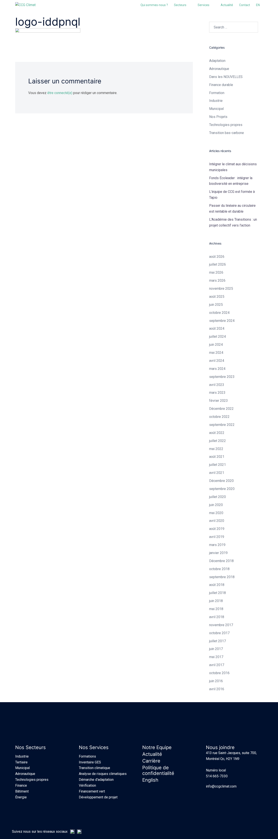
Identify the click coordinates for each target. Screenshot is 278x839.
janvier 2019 (218, 553)
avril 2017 (216, 665)
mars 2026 (217, 280)
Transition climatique (94, 768)
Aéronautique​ (219, 69)
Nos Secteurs (30, 747)
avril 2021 (216, 473)
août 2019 (216, 529)
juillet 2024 (217, 336)
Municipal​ (216, 109)
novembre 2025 (221, 288)
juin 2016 (216, 681)
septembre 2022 (222, 425)
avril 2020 (216, 521)
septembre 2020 (222, 489)
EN (258, 5)
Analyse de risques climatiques (103, 774)
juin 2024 (216, 345)
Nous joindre (220, 747)
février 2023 (218, 401)
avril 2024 (216, 361)
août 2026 (216, 257)
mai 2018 (216, 609)
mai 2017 (216, 657)
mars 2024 (217, 369)
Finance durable (221, 85)
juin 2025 (216, 305)
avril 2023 (216, 385)
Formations (87, 756)
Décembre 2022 (221, 409)
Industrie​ (216, 101)
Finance (21, 785)
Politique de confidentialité (158, 770)
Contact (244, 5)
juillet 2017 (217, 641)
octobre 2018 (219, 569)
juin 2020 (216, 505)
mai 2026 (216, 272)
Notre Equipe (157, 747)
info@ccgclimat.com (221, 786)
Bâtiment (22, 791)
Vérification (87, 785)
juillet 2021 (217, 465)
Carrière (151, 761)
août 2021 (216, 457)
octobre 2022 (219, 417)
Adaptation (217, 61)
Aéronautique (25, 774)
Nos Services (94, 747)
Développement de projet (98, 797)
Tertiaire (21, 762)
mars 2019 (217, 545)
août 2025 (216, 297)
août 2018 (216, 585)
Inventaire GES (90, 762)
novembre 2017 (221, 625)
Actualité (227, 5)
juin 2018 (216, 601)
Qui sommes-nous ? (154, 5)
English (150, 780)
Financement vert (92, 791)
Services (203, 5)
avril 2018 (216, 617)
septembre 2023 (222, 377)
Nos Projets (218, 117)
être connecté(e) (59, 93)
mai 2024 (216, 353)
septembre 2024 (222, 321)
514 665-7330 (217, 776)
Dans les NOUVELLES (226, 77)
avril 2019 (216, 537)
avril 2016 (216, 689)
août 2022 (216, 433)
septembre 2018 (222, 577)
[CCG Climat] (25, 5)
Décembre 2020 (221, 481)
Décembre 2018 (221, 561)
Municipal (22, 768)
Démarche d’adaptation (96, 780)
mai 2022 (216, 449)
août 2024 (216, 328)
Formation (216, 93)
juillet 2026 (217, 264)
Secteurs (180, 5)
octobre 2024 (219, 313)
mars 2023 (217, 393)
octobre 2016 (219, 673)
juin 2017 (216, 649)
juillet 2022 (217, 441)
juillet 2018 (217, 593)
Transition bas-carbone (226, 133)
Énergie (21, 797)
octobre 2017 (219, 633)
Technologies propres (31, 780)
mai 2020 (216, 513)
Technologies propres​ (225, 125)
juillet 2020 (217, 497)
